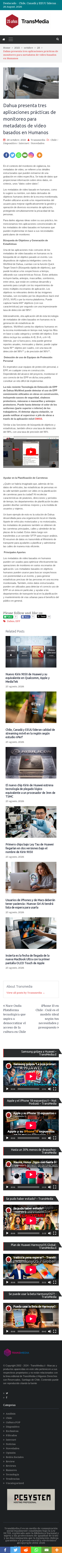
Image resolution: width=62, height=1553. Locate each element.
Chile (54, 139)
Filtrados (11, 1435)
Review (10, 1461)
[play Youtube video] (31, 452)
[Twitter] (12, 153)
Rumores (11, 1470)
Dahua (10, 621)
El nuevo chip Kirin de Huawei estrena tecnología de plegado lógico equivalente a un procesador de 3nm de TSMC (30, 790)
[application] (31, 1076)
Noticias (11, 1444)
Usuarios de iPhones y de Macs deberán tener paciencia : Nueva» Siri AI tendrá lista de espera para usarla (30, 903)
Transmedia (38, 139)
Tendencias (13, 1478)
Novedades (37, 143)
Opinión (11, 1452)
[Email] (25, 153)
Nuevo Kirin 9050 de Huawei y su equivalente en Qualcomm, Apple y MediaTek (28, 678)
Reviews (11, 1465)
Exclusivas (12, 1431)
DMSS (38, 418)
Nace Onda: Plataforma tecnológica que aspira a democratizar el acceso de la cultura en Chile (14, 1018)
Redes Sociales (15, 1457)
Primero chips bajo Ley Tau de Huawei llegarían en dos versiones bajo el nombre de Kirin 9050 (30, 848)
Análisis (10, 1413)
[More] (39, 153)
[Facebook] (6, 153)
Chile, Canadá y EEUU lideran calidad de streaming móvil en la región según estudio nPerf (30, 733)
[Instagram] (31, 153)
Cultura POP (13, 1422)
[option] (39, 3)
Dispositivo (10, 143)
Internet (24, 143)
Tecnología (12, 1474)
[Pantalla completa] (54, 1089)
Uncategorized (15, 1483)
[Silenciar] (49, 1089)
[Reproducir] (7, 1089)
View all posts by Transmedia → (26, 992)
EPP (17, 621)
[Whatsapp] (18, 153)
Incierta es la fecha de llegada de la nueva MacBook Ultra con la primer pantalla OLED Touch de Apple (28, 959)
